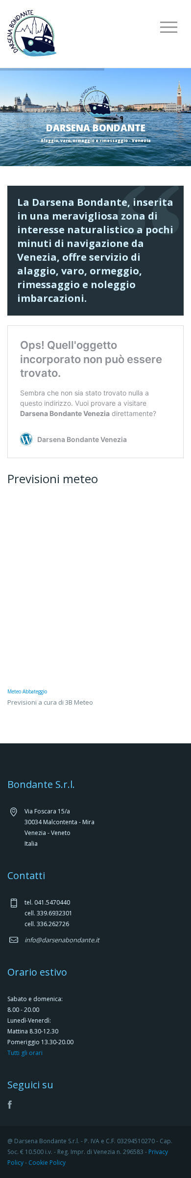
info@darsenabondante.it (61, 939)
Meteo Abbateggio (27, 691)
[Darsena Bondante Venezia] (32, 32)
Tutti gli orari (25, 1053)
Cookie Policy (47, 1162)
